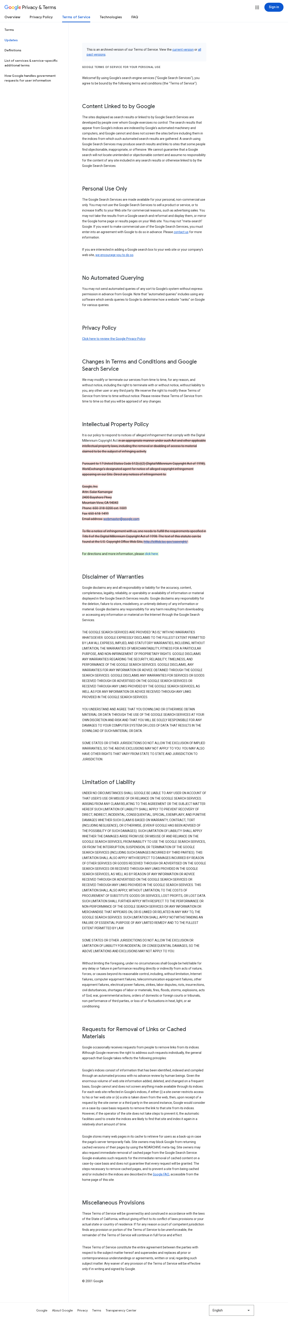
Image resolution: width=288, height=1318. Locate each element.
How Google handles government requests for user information (30, 78)
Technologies (111, 17)
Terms (9, 30)
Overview (12, 17)
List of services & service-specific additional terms (31, 63)
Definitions (12, 50)
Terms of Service (76, 17)
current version (183, 49)
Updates (11, 40)
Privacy (82, 1310)
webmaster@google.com (122, 519)
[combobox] (231, 1310)
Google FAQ (161, 1174)
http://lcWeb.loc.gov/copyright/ (166, 541)
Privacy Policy (41, 17)
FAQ (134, 17)
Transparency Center (121, 1310)
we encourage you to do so (114, 255)
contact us (181, 232)
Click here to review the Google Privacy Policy (113, 339)
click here (151, 554)
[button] (257, 7)
